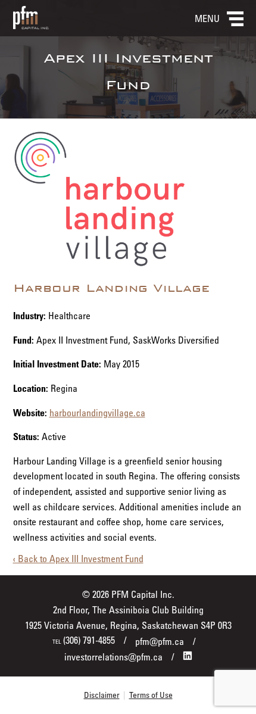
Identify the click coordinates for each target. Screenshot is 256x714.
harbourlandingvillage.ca (97, 413)
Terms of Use (151, 695)
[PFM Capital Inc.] (31, 26)
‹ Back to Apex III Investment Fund (78, 559)
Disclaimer (102, 695)
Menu (207, 18)
